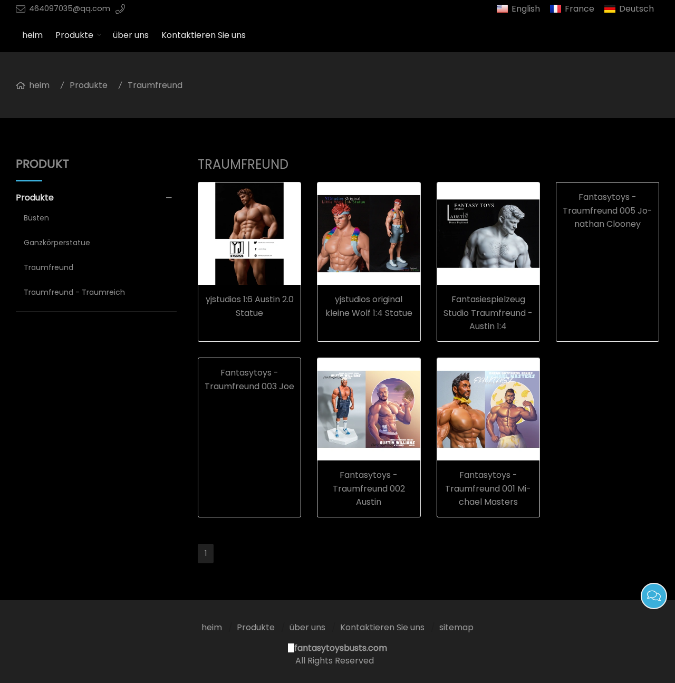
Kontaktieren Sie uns (203, 35)
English (526, 9)
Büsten (36, 218)
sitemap (456, 627)
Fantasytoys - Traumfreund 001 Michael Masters (488, 488)
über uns (131, 35)
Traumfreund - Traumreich (74, 292)
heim (32, 35)
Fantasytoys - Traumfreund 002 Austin (369, 488)
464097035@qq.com (69, 8)
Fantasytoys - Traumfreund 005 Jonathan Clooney (607, 210)
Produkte (74, 35)
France (579, 9)
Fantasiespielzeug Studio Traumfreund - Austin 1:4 (488, 312)
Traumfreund (155, 85)
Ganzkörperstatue (57, 242)
